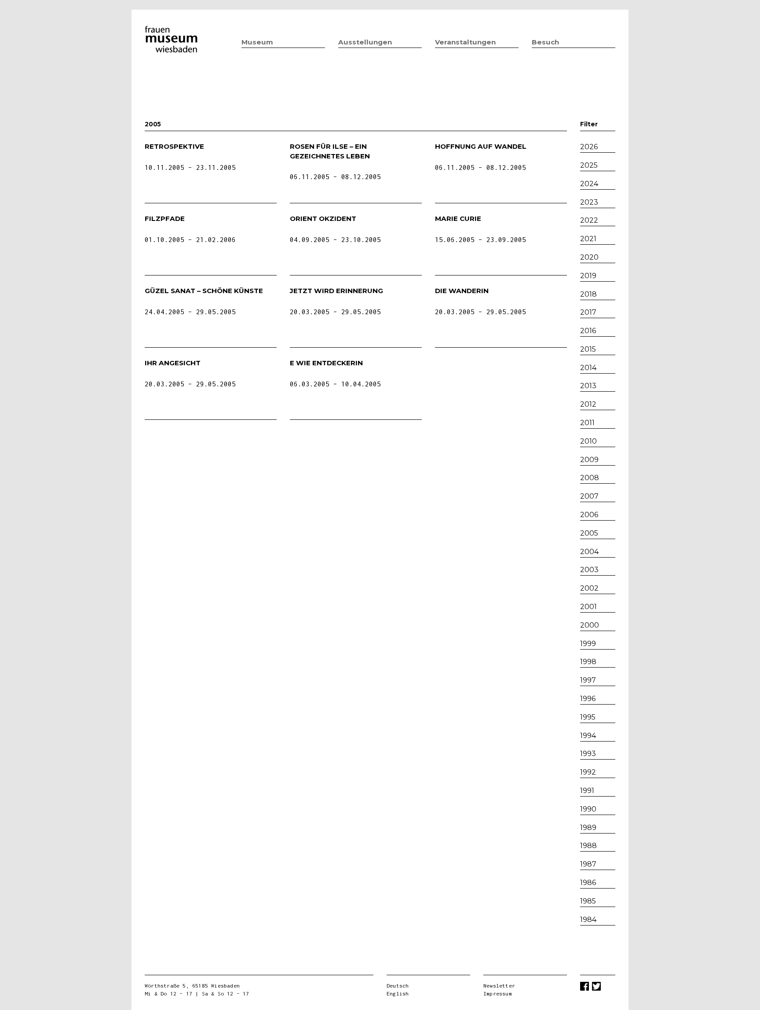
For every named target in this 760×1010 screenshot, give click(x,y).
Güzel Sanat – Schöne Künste (204, 290)
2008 (589, 478)
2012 (588, 404)
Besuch (545, 42)
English (398, 993)
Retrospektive (174, 146)
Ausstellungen (365, 42)
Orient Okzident (323, 218)
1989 (588, 827)
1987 (588, 864)
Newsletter (499, 985)
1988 (588, 845)
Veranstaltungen (465, 42)
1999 (588, 643)
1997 (588, 680)
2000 (589, 625)
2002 (589, 588)
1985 (588, 901)
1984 (588, 919)
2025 (589, 165)
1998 (588, 661)
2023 (589, 202)
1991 (587, 790)
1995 (588, 717)
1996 (588, 698)
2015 (588, 349)
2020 (589, 257)
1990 (588, 809)
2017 (588, 312)
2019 (588, 276)
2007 (589, 496)
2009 (589, 459)
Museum (257, 42)
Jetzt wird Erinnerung (336, 290)
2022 (589, 220)
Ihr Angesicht (173, 363)
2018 (588, 294)
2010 (588, 441)
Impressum (497, 993)
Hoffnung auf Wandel (480, 146)
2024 (589, 184)
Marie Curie (458, 218)
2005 (589, 533)
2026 (589, 147)
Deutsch (398, 985)
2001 (588, 606)
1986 (588, 882)
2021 (588, 239)
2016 (588, 331)
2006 (589, 515)
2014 (588, 368)
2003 (589, 570)
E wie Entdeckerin (326, 363)
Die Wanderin (462, 290)
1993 (588, 753)
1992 (588, 772)
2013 (588, 386)
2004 (589, 551)
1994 (588, 735)
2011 (587, 423)
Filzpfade (165, 218)
